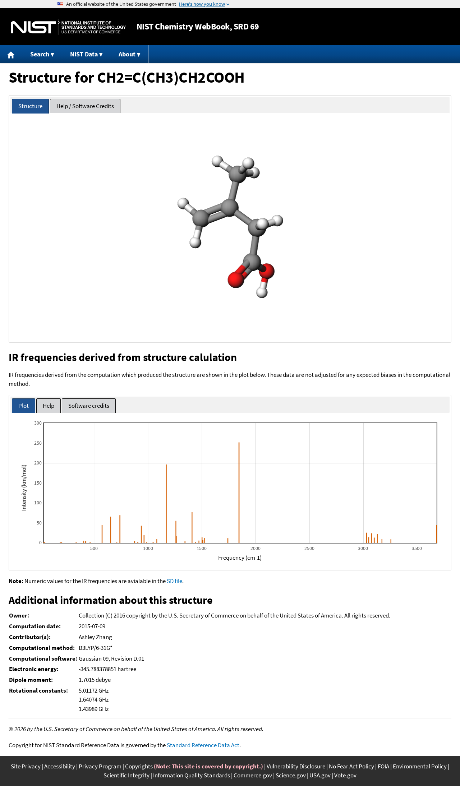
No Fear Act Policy (351, 766)
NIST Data (84, 54)
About (127, 54)
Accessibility (59, 766)
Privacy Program (100, 766)
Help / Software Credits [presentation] (85, 106)
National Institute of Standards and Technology (68, 27)
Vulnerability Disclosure (296, 766)
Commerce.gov (253, 775)
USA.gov (320, 775)
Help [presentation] (48, 406)
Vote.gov (345, 775)
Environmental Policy (420, 766)
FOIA (383, 766)
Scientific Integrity (127, 775)
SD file (174, 581)
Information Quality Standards (191, 775)
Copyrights (139, 766)
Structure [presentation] (30, 106)
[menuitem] (11, 54)
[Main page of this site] (11, 54)
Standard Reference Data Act (203, 745)
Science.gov (291, 775)
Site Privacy (26, 766)
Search (39, 54)
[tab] (30, 106)
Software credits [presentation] (88, 406)
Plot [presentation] (23, 406)
